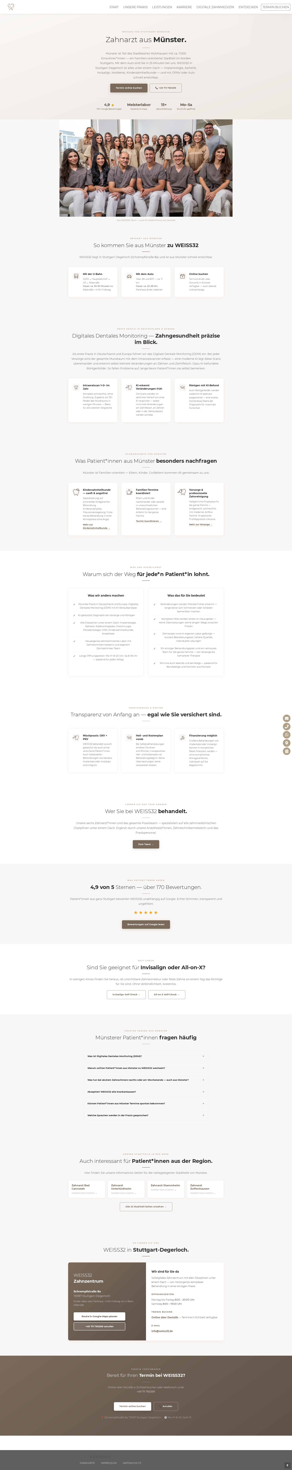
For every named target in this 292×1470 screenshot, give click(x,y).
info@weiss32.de (162, 1331)
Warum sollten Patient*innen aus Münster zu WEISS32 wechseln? (126, 1068)
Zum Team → (146, 844)
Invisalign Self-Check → (126, 994)
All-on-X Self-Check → (167, 994)
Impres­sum (108, 1463)
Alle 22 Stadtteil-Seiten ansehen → (146, 1206)
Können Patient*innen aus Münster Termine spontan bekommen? (126, 1103)
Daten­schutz (132, 1463)
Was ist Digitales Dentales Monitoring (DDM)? (114, 1056)
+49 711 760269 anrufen (99, 1326)
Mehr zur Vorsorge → (200, 524)
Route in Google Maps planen (99, 1316)
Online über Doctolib (164, 1317)
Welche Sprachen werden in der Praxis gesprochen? (117, 1115)
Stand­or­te (87, 1463)
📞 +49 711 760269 (165, 88)
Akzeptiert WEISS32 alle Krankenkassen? (111, 1091)
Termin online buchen (129, 88)
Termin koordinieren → (149, 521)
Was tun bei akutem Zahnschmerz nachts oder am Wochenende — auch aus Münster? (138, 1079)
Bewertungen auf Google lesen (146, 924)
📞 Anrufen (165, 1406)
